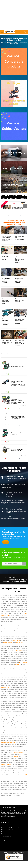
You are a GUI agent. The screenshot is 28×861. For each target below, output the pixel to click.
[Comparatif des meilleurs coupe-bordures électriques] (7, 269)
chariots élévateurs (18, 752)
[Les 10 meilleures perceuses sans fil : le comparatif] (7, 331)
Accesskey (6, 777)
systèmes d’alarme (6, 764)
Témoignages (4, 840)
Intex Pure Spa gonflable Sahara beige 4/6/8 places (18, 208)
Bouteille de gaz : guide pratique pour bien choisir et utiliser (14, 169)
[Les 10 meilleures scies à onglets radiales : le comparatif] (20, 309)
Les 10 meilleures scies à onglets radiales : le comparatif (19, 321)
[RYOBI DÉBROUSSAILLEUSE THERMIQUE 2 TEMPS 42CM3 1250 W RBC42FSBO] (6, 416)
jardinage (15, 756)
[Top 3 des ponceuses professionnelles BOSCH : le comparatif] (20, 247)
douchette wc (5, 687)
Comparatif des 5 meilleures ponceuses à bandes (6, 301)
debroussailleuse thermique (8, 742)
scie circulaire (19, 650)
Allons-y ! (6, 542)
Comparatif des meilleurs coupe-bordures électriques (6, 280)
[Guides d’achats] (14, 126)
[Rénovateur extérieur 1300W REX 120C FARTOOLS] (6, 449)
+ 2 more (13, 204)
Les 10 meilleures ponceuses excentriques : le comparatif (19, 343)
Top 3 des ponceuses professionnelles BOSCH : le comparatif (19, 259)
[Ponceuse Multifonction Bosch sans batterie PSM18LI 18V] (6, 365)
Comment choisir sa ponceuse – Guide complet (20, 300)
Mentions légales (5, 825)
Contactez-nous (5, 831)
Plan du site (3, 833)
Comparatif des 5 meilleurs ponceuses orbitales (19, 280)
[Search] (21, 32)
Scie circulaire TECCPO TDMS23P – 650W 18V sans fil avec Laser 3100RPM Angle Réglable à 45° (18, 401)
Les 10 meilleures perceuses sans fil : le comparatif (7, 342)
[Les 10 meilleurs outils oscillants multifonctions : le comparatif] (7, 227)
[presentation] (3, 206)
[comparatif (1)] (14, 61)
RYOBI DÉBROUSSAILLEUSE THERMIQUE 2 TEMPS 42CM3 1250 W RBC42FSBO (18, 417)
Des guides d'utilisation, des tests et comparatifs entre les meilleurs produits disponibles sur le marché (14, 222)
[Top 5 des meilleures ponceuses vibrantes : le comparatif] (7, 309)
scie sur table (19, 642)
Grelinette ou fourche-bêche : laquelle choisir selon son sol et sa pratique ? (14, 184)
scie (26, 628)
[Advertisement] (14, 15)
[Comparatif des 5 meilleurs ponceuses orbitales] (20, 269)
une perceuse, (16, 640)
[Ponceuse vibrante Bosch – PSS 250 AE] (6, 433)
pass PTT (24, 775)
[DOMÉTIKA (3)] (14, 93)
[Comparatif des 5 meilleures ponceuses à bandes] (7, 289)
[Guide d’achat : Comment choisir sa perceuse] (7, 247)
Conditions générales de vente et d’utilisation (11, 827)
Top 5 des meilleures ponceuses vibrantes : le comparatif (5, 321)
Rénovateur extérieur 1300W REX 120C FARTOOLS (17, 450)
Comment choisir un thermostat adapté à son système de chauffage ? (14, 153)
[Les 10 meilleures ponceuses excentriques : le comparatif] (20, 331)
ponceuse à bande (7, 642)
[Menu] (1, 32)
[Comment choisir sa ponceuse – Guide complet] (20, 289)
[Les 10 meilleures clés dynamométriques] (20, 227)
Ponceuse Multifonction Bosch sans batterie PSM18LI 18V (18, 366)
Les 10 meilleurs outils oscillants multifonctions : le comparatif (7, 238)
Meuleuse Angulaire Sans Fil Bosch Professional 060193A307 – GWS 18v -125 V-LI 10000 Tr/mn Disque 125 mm (18, 384)
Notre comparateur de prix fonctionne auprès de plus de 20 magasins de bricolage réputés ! (14, 579)
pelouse (6, 718)
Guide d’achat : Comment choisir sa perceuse (7, 258)
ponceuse (17, 664)
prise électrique (23, 662)
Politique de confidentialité (7, 829)
